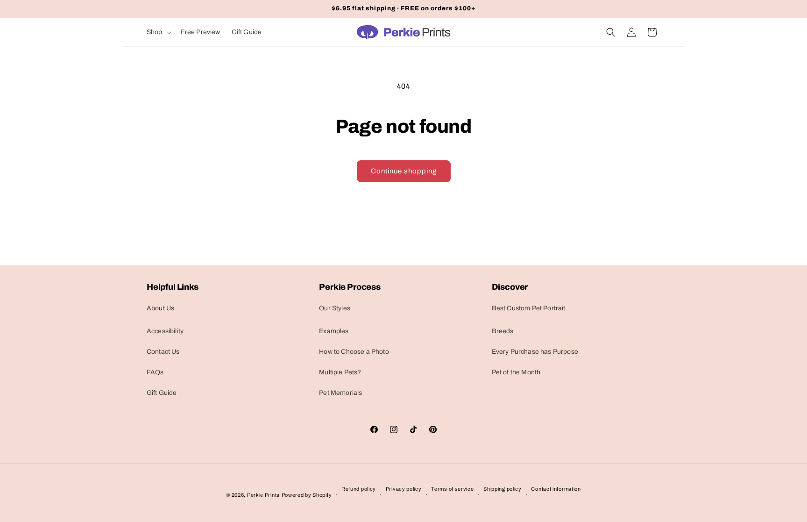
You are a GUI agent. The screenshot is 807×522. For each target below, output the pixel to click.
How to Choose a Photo (354, 351)
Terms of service (452, 489)
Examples (333, 331)
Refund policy (358, 489)
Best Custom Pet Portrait (529, 308)
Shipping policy (502, 489)
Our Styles (334, 308)
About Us (160, 308)
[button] (158, 32)
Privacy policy (404, 489)
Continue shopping (404, 171)
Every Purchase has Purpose (535, 351)
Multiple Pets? (340, 372)
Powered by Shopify (307, 495)
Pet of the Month (516, 372)
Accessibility (165, 331)
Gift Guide (162, 392)
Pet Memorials (340, 392)
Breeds (503, 331)
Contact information (555, 489)
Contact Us (163, 351)
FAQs (155, 372)
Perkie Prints (263, 495)
